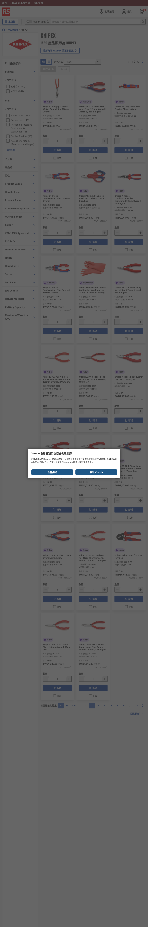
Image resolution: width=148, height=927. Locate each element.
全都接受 (52, 472)
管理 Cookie (96, 472)
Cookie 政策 (71, 462)
